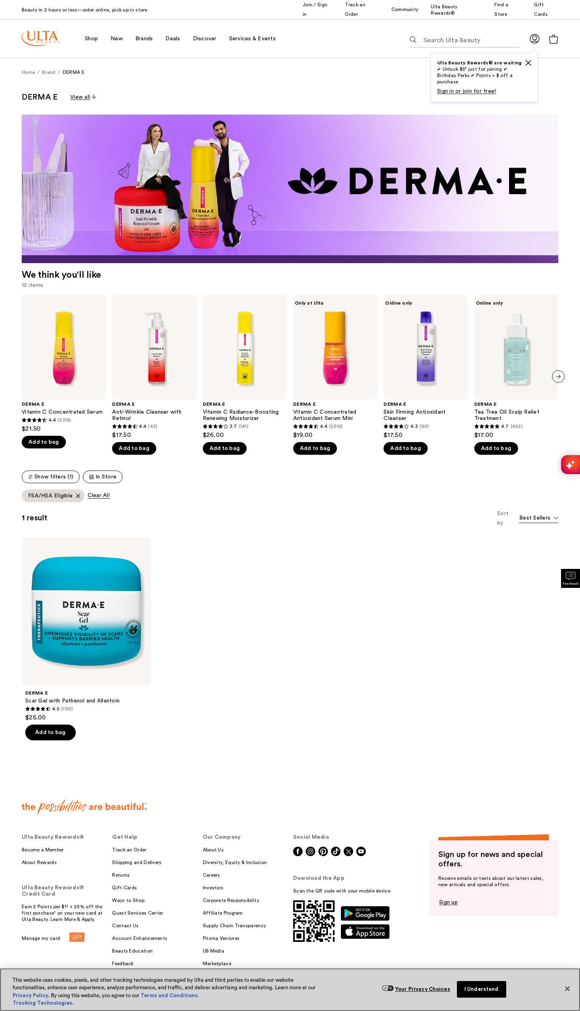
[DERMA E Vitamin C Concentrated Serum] (64, 364)
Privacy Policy (30, 995)
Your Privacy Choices (422, 989)
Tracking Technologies (42, 1002)
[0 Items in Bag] (553, 39)
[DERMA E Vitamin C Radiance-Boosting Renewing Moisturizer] (245, 367)
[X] (528, 63)
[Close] (567, 988)
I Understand (481, 989)
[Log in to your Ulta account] (534, 38)
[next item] (558, 376)
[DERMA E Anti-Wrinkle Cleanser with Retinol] (154, 367)
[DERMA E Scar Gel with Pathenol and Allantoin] (86, 629)
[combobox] (538, 518)
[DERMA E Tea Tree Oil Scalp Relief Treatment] (516, 367)
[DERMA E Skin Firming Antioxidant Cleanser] (426, 367)
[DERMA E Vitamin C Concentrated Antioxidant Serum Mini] (335, 367)
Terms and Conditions (169, 995)
